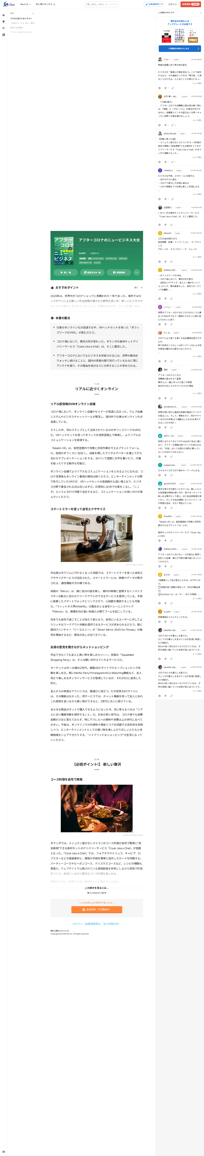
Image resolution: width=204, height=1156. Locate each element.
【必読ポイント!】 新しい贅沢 (22, 23)
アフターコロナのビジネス (21, 32)
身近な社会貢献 (16, 27)
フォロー (176, 60)
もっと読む (197, 83)
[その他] (137, 272)
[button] (180, 74)
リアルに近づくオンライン (21, 18)
